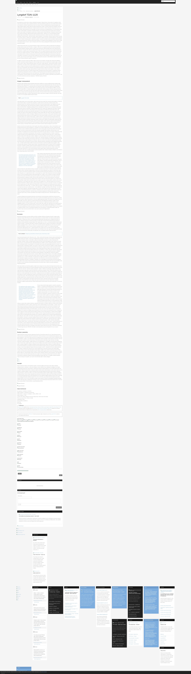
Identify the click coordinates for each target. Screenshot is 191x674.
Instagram (21, 4)
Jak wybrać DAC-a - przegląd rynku (134, 604)
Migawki (21, 2)
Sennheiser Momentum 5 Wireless (38, 642)
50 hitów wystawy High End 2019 (166, 610)
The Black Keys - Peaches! (54, 591)
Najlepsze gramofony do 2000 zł (150, 622)
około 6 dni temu (36, 629)
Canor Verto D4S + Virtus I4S (39, 554)
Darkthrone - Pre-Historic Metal (54, 608)
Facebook (17, 4)
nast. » (61, 475)
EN (37, 4)
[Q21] (18, 359)
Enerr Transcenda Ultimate (42, 409)
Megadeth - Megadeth (52, 610)
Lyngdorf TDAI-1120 (27, 14)
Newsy (18, 2)
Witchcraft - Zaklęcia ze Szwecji (118, 645)
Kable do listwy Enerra (148, 590)
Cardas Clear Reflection (43, 408)
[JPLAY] (17, 592)
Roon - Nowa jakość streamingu (87, 591)
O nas (38, 2)
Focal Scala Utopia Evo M (102, 590)
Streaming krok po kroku (132, 614)
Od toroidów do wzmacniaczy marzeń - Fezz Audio (29, 516)
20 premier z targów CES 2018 (165, 616)
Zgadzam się (3, 673)
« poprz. (19, 473)
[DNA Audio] (18, 596)
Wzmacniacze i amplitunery (29, 17)
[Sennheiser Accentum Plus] (20, 534)
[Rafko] (17, 590)
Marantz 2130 (163, 624)
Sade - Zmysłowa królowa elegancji (118, 643)
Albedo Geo (49, 408)
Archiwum (34, 2)
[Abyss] (17, 528)
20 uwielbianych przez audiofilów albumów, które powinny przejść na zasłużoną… (167, 594)
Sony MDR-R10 (163, 638)
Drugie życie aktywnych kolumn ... (38, 612)
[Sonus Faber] (18, 594)
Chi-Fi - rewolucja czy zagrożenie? (134, 612)
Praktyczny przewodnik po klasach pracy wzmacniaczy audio (37, 233)
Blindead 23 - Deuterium (53, 606)
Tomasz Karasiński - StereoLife (133, 638)
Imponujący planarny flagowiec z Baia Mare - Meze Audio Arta (71, 593)
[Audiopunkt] (18, 588)
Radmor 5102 (147, 638)
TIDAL (33, 4)
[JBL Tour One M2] (19, 532)
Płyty (27, 2)
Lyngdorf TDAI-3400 (25, 97)
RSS (35, 4)
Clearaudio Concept (36, 408)
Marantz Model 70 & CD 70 (102, 602)
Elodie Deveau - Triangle (132, 636)
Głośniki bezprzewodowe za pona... (38, 600)
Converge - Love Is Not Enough (54, 612)
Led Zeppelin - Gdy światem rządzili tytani (119, 634)
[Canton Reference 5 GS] (20, 530)
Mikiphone (162, 634)
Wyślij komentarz (58, 507)
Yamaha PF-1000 (163, 636)
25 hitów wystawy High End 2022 (166, 605)
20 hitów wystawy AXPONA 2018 (166, 614)
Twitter (24, 4)
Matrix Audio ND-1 (36, 572)
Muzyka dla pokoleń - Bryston (118, 591)
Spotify (30, 4)
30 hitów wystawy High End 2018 (166, 612)
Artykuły (30, 2)
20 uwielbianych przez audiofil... (37, 627)
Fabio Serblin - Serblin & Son (133, 634)
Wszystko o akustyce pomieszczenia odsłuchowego (135, 593)
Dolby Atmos (163, 650)
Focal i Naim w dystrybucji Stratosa (70, 611)
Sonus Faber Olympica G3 (102, 614)
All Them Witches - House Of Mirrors (55, 601)
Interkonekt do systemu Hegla (149, 604)
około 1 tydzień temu (37, 644)
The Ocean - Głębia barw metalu (119, 624)
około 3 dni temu (36, 602)
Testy (24, 2)
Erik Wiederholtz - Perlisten (134, 624)
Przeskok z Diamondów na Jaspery (150, 597)
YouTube (27, 4)
